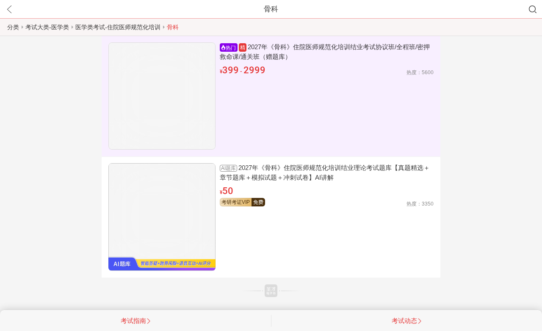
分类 (13, 27)
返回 (9, 9)
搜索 (532, 9)
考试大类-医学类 (47, 27)
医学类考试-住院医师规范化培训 (117, 27)
